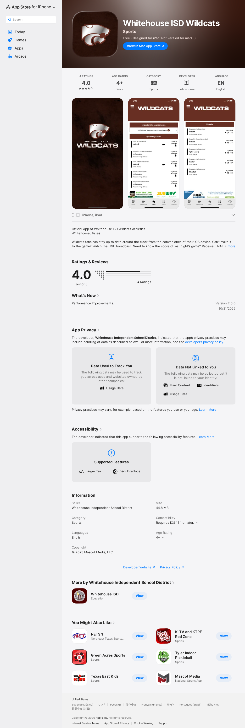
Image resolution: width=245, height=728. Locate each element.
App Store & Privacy (116, 723)
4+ (158, 537)
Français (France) (151, 704)
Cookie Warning (143, 723)
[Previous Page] (67, 83)
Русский (115, 704)
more (231, 246)
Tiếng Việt (212, 704)
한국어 (170, 704)
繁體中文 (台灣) (81, 708)
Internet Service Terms (85, 723)
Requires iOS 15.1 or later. (175, 522)
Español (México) (82, 704)
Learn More (207, 409)
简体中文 (131, 704)
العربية (101, 704)
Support (163, 723)
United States (80, 699)
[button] (31, 32)
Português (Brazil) (190, 704)
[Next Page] (240, 83)
